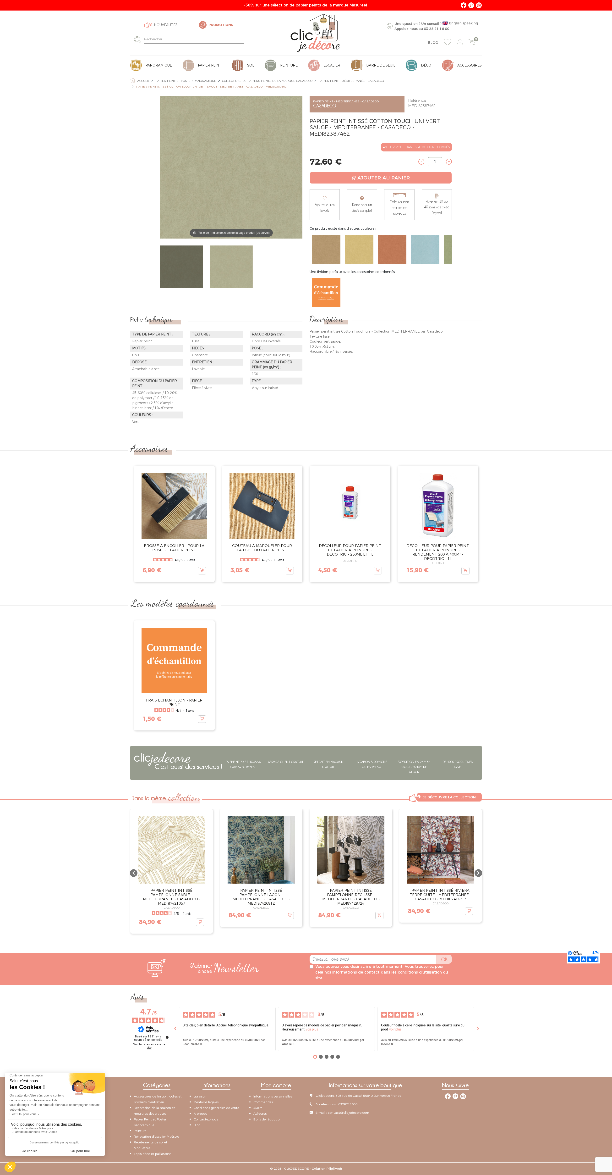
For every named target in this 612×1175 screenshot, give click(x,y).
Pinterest (471, 5)
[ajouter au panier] (202, 570)
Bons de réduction (267, 1119)
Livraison (200, 1096)
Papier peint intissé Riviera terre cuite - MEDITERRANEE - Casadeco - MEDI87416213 (440, 894)
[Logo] (315, 33)
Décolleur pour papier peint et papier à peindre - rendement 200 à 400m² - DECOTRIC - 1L (438, 552)
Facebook (463, 5)
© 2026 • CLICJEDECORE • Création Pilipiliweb (306, 1168)
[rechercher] (139, 39)
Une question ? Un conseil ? (436, 26)
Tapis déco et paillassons (152, 1154)
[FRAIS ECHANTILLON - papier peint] (326, 292)
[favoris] (447, 42)
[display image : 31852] (181, 267)
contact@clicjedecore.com (348, 1112)
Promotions (220, 25)
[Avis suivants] (478, 1029)
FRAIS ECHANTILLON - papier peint (174, 702)
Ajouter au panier (383, 178)
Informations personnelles (272, 1096)
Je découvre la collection (449, 797)
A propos (200, 1113)
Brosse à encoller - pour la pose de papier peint (174, 547)
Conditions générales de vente (216, 1108)
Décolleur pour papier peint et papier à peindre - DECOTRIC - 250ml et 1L (350, 550)
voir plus (312, 1029)
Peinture (140, 1131)
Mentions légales (206, 1102)
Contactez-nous (206, 1119)
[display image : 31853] (231, 267)
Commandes (263, 1102)
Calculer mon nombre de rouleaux (399, 207)
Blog (433, 42)
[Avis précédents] (175, 1029)
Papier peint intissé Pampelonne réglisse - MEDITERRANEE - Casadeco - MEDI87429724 (351, 897)
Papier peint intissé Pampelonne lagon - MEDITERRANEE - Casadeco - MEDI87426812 (261, 897)
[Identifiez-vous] (460, 42)
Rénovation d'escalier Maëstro (156, 1136)
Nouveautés (166, 25)
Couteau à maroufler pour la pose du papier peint (262, 547)
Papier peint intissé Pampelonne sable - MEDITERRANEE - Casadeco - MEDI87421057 (171, 897)
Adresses (260, 1113)
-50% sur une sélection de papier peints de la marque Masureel (306, 5)
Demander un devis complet (362, 207)
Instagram (479, 5)
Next (451, 249)
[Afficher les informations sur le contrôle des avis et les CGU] (167, 1037)
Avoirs (257, 1108)
